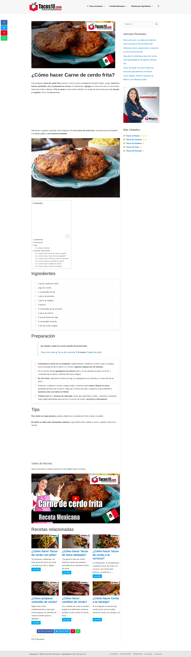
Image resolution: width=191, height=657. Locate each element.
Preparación (38, 242)
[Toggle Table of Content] (66, 236)
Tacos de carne (48, 352)
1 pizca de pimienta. (46, 296)
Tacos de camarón (66, 352)
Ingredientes (38, 239)
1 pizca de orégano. (46, 300)
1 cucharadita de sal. (46, 292)
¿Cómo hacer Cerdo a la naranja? (50, 266)
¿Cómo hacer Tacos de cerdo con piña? (52, 253)
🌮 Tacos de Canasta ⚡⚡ (135, 140)
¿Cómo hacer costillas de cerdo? (49, 264)
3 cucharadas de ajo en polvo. (50, 309)
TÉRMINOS (138, 654)
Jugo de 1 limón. (45, 288)
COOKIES (114, 654)
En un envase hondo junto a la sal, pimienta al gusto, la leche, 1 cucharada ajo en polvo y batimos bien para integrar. (74, 372)
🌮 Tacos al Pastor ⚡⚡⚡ (135, 136)
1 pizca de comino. (46, 313)
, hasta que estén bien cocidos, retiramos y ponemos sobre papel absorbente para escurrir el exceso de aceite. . (77, 397)
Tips (35, 245)
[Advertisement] (75, 112)
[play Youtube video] (75, 498)
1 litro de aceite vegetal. (48, 326)
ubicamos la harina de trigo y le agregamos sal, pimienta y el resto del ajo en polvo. (76, 380)
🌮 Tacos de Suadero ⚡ (134, 143)
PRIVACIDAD (125, 654)
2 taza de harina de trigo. (48, 317)
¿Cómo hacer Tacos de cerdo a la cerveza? (53, 258)
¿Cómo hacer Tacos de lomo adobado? (52, 256)
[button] (158, 6)
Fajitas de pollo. (94, 352)
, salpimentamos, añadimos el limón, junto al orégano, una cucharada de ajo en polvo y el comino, (76, 365)
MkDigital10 (81, 654)
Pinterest (158, 654)
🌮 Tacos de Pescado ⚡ (134, 151)
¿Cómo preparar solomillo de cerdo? (51, 261)
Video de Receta (44, 248)
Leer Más (36, 569)
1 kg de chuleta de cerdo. (48, 284)
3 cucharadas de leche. (47, 321)
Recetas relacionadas (42, 251)
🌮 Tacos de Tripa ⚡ (132, 147)
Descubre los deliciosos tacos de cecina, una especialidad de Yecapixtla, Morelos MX (140, 60)
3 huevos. (42, 305)
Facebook (148, 654)
